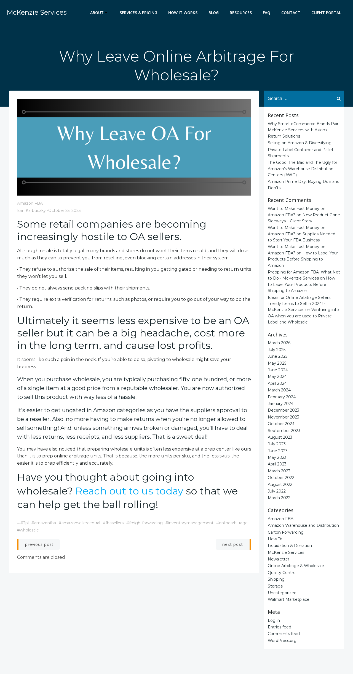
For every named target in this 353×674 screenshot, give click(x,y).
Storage (275, 586)
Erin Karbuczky (31, 210)
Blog (213, 12)
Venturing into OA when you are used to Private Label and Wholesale (303, 316)
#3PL (24, 522)
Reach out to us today (129, 491)
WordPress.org (282, 640)
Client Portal (326, 12)
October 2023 (281, 423)
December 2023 (283, 410)
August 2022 (280, 484)
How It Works (182, 12)
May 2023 (277, 457)
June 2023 (278, 450)
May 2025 (277, 363)
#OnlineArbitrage (232, 522)
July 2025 (276, 349)
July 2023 (277, 443)
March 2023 (279, 470)
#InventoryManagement (189, 522)
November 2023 (283, 417)
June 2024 (278, 369)
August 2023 (280, 437)
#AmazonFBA (43, 522)
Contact (290, 12)
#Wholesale (28, 530)
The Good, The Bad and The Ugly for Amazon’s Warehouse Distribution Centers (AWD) (302, 168)
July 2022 (277, 491)
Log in (274, 620)
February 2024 (282, 396)
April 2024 (277, 383)
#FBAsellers (113, 522)
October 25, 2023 (64, 210)
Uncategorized (282, 592)
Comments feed (284, 633)
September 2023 (284, 430)
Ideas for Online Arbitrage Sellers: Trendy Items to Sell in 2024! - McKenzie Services (299, 303)
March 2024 (279, 390)
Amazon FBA (30, 203)
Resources (241, 12)
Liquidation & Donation (290, 545)
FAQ (266, 12)
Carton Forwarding (286, 532)
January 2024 (280, 403)
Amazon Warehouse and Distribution (303, 525)
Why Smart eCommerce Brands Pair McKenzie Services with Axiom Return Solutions (303, 130)
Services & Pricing (138, 12)
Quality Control (282, 572)
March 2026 (279, 342)
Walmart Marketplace (288, 599)
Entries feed (279, 627)
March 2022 (279, 497)
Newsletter (278, 559)
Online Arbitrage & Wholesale (296, 565)
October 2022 (281, 477)
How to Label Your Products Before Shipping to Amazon (303, 259)
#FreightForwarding (144, 522)
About (97, 12)
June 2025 (277, 356)
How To (275, 538)
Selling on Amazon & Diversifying (299, 142)
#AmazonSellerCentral (79, 522)
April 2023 (277, 464)
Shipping (276, 579)
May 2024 (277, 376)
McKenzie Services (286, 552)
